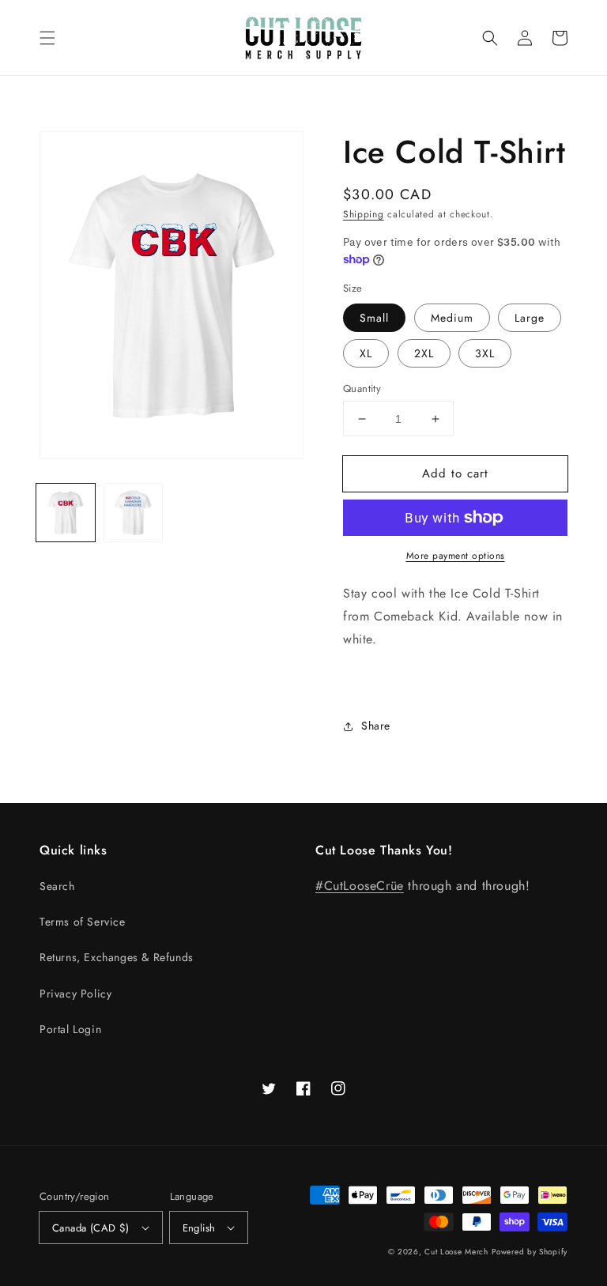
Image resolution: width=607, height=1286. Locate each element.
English (199, 1227)
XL (366, 353)
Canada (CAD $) (91, 1227)
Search (57, 886)
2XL (424, 353)
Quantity (362, 388)
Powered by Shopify (529, 1252)
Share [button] (375, 726)
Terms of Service (83, 922)
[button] (47, 38)
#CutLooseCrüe (359, 886)
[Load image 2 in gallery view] (134, 513)
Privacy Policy (75, 993)
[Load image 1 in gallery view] (66, 513)
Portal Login (70, 1029)
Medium (452, 318)
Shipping (363, 214)
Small (374, 318)
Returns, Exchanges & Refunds (117, 957)
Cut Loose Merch (456, 1252)
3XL (485, 353)
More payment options (455, 556)
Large (530, 318)
